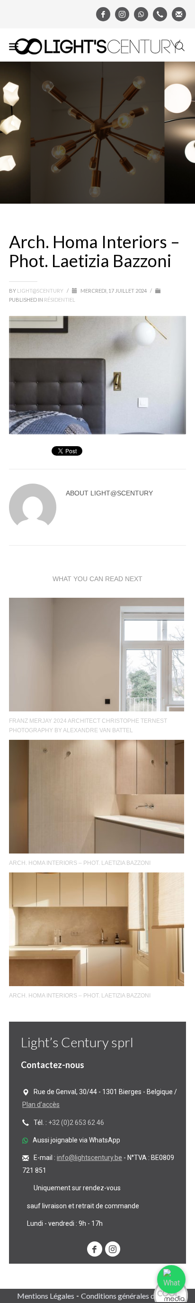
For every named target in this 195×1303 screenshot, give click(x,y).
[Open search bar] (180, 46)
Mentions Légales (45, 1295)
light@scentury (40, 291)
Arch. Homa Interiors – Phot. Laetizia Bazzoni (80, 863)
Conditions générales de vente (129, 1295)
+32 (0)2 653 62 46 (76, 1122)
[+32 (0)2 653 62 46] (160, 14)
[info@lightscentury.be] (179, 14)
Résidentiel (59, 300)
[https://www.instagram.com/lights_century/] (112, 1249)
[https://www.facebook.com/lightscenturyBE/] (94, 1249)
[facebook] (103, 14)
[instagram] (122, 14)
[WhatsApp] (141, 14)
